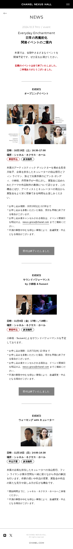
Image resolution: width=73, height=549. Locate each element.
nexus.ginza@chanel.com (36, 222)
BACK (5, 13)
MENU (68, 4)
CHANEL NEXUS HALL (36, 4)
